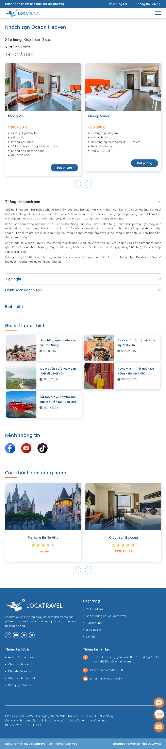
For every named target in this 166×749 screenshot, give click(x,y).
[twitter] (32, 635)
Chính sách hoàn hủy (22, 664)
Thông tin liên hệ (148, 4)
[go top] (159, 738)
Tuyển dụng (94, 623)
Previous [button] (77, 184)
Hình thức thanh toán (22, 657)
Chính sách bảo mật (21, 678)
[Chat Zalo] (159, 714)
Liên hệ (90, 636)
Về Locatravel (95, 609)
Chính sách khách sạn (23, 290)
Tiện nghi (13, 279)
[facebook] (8, 635)
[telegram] (24, 635)
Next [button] (89, 184)
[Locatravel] (23, 13)
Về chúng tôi (118, 4)
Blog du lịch (94, 629)
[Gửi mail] (159, 727)
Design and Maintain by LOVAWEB (137, 744)
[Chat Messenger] (159, 702)
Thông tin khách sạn (22, 201)
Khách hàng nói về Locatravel (106, 616)
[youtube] (16, 635)
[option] (43, 119)
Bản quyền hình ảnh (21, 685)
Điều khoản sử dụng (21, 671)
